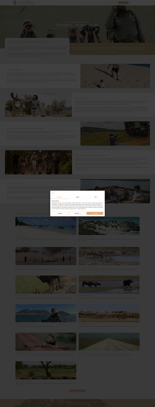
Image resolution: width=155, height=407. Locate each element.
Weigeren (60, 213)
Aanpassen (76, 213)
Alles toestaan (95, 213)
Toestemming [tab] (59, 196)
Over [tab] (96, 196)
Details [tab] (77, 196)
